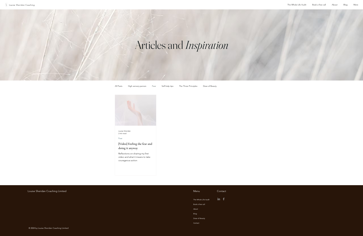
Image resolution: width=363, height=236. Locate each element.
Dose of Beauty (210, 86)
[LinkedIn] (218, 199)
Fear (154, 86)
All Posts (118, 86)
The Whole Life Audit (201, 200)
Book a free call (199, 204)
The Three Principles (188, 86)
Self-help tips (167, 86)
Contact (196, 223)
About (195, 209)
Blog (195, 214)
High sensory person (137, 86)
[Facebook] (223, 199)
